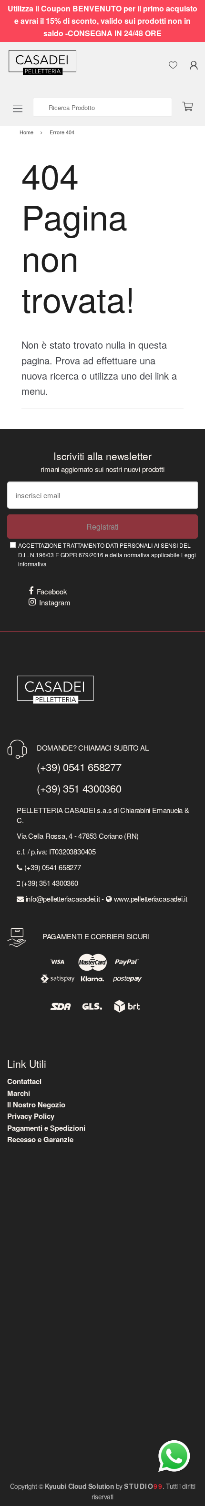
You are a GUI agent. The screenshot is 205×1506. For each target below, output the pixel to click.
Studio (143, 1486)
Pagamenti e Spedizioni (46, 1128)
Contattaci (24, 1081)
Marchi (18, 1093)
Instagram (55, 602)
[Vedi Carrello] (191, 107)
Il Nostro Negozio (36, 1104)
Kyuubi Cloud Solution (79, 1486)
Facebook (52, 591)
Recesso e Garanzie (40, 1139)
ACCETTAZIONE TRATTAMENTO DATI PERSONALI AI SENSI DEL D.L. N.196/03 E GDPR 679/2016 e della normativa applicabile (107, 554)
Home (26, 132)
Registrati (102, 526)
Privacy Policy (30, 1116)
